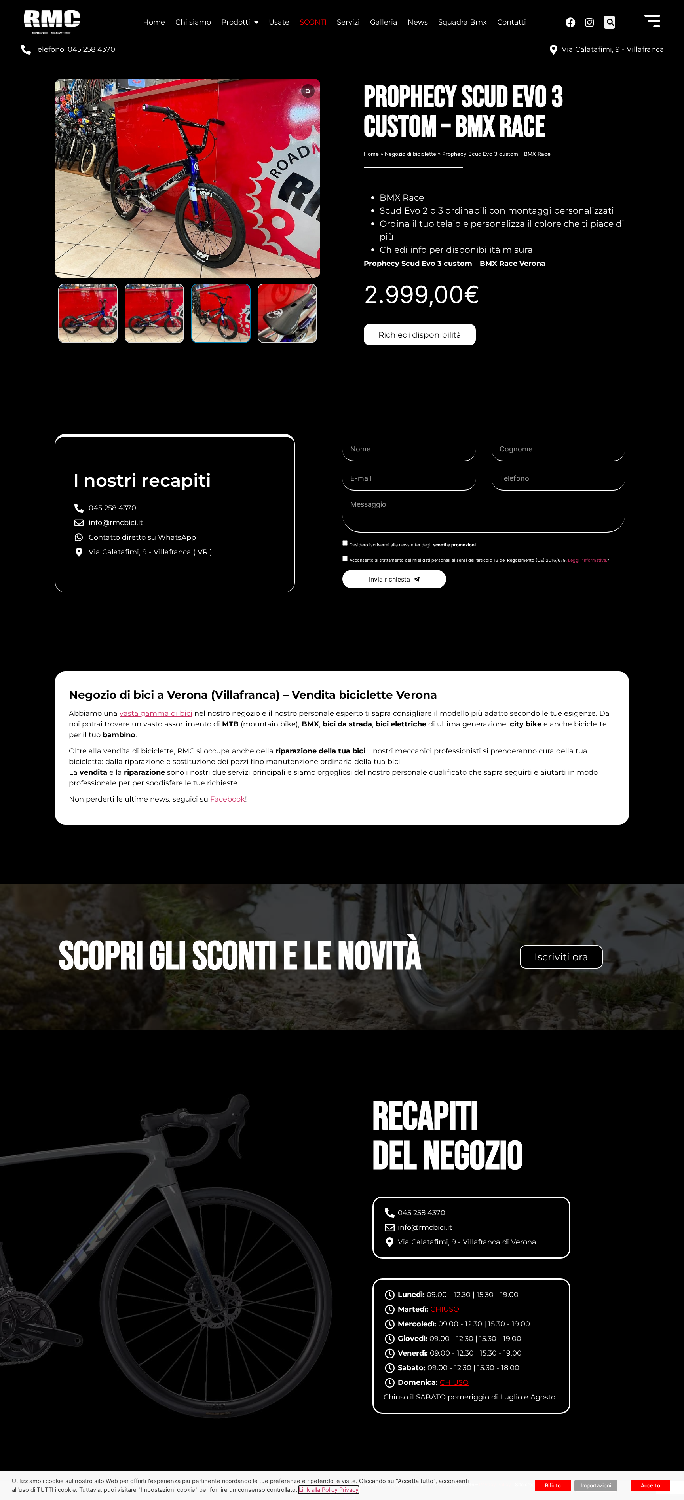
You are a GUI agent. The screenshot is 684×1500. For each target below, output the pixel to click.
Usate (279, 22)
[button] (610, 22)
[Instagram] (588, 22)
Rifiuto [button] (553, 1485)
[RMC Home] (52, 22)
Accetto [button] (650, 1485)
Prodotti (235, 22)
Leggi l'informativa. (587, 560)
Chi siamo (193, 22)
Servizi (348, 22)
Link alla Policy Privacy (329, 1489)
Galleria (383, 22)
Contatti (511, 22)
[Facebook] (570, 22)
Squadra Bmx (462, 22)
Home (154, 22)
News (418, 22)
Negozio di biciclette (410, 154)
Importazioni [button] (596, 1485)
